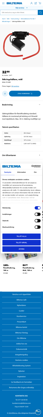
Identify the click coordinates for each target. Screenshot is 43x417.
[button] (21, 8)
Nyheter (21, 371)
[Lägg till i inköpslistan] (5, 93)
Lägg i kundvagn (24, 93)
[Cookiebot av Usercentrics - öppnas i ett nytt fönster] (31, 166)
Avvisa (21, 249)
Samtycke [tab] (7, 172)
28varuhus (15, 86)
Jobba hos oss (21, 343)
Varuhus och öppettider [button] (21, 294)
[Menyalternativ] (3, 3)
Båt (8, 19)
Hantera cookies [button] (21, 360)
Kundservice (21, 316)
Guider (21, 311)
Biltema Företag (21, 332)
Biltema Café (21, 300)
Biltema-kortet (21, 327)
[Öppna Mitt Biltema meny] (31, 3)
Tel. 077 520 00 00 (21, 400)
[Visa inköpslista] (36, 3)
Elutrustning (15, 19)
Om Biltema (21, 338)
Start (3, 19)
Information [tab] (21, 172)
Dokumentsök (21, 349)
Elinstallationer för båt (28, 19)
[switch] (38, 214)
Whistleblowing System (21, 365)
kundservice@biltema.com (21, 403)
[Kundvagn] (40, 3)
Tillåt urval (21, 242)
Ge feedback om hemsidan (21, 382)
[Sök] (40, 12)
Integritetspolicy (21, 354)
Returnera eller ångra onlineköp (21, 387)
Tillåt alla (21, 236)
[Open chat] (38, 412)
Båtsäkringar (6, 21)
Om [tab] (35, 172)
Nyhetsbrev (21, 305)
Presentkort (21, 322)
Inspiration (21, 376)
